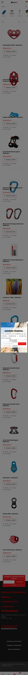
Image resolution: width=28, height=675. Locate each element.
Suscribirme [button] (22, 343)
